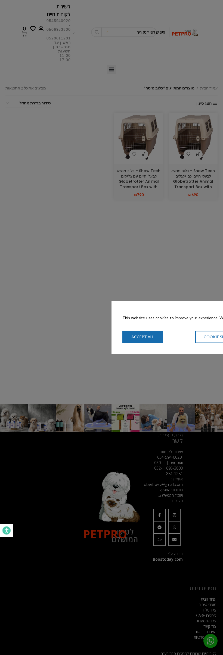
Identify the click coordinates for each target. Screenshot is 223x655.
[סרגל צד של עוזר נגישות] (6, 530)
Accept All (142, 336)
